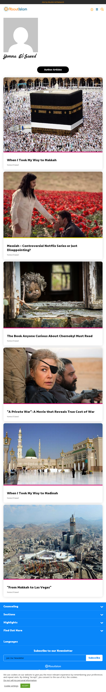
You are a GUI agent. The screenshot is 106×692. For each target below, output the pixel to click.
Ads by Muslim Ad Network (53, 2)
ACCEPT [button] (25, 685)
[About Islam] (15, 9)
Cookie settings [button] (11, 686)
